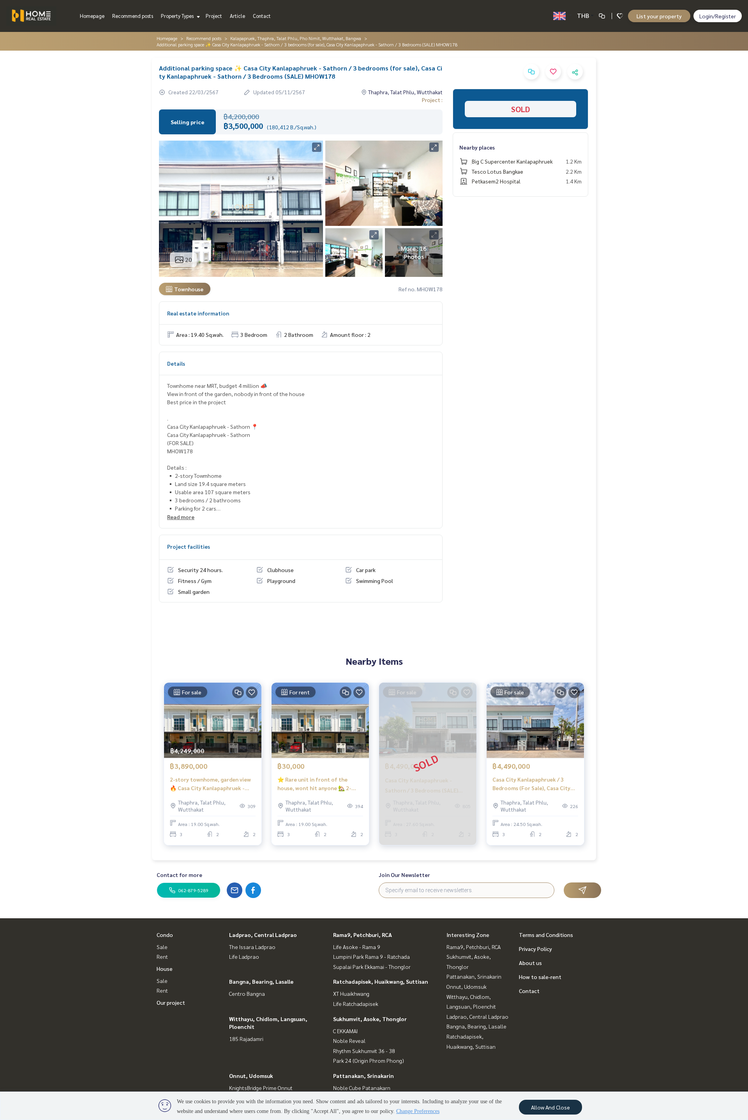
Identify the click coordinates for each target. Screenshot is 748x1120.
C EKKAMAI (345, 1030)
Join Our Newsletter (404, 874)
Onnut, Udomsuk (251, 1075)
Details (176, 363)
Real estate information (198, 313)
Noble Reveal (349, 1040)
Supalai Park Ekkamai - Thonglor (372, 966)
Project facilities (188, 546)
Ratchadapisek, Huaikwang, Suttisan (380, 981)
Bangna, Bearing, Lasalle (261, 981)
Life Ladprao (244, 956)
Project (214, 15)
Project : (432, 99)
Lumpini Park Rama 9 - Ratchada (371, 956)
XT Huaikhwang (351, 993)
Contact (262, 15)
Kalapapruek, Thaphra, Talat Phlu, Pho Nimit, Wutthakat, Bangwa (295, 38)
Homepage (92, 15)
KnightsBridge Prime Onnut (261, 1087)
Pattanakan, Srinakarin (363, 1075)
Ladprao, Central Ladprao (263, 934)
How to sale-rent (540, 976)
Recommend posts (132, 15)
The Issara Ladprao (252, 946)
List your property (659, 15)
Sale (162, 946)
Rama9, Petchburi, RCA (362, 934)
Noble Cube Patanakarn (361, 1087)
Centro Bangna (247, 993)
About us (530, 962)
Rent (162, 956)
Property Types (178, 15)
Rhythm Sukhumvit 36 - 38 (364, 1050)
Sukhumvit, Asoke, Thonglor (370, 1018)
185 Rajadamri (246, 1038)
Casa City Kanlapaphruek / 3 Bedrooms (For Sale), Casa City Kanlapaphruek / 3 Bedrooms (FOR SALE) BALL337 (531, 784)
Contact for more (179, 874)
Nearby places (477, 147)
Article (237, 15)
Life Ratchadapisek (355, 1003)
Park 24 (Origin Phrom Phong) (368, 1060)
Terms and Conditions (546, 934)
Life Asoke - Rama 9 (356, 946)
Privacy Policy (535, 948)
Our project (171, 1002)
